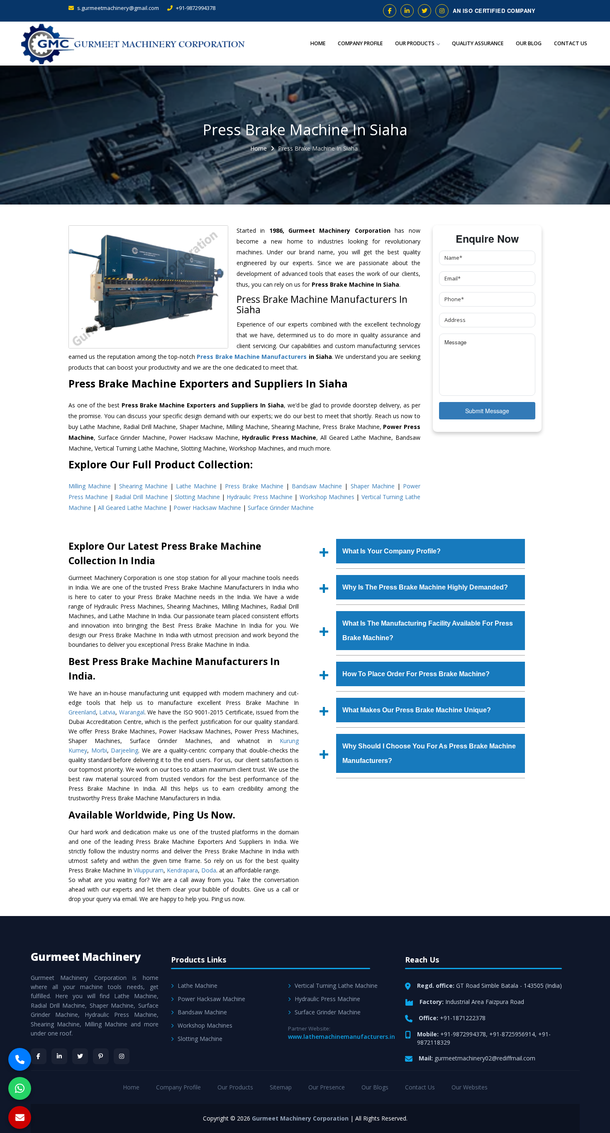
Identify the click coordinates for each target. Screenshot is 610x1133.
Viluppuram (148, 870)
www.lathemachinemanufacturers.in (341, 1036)
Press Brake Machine (254, 486)
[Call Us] (19, 1059)
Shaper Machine (373, 486)
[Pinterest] (101, 1056)
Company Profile (360, 43)
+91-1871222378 (463, 1018)
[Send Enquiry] (19, 1117)
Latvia (107, 712)
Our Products (414, 43)
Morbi (99, 750)
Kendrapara (182, 870)
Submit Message (487, 411)
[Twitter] (80, 1056)
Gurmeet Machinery (86, 956)
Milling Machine (89, 486)
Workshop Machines (327, 497)
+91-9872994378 (195, 8)
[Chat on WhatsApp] (19, 1088)
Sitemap (281, 1087)
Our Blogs (374, 1087)
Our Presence (326, 1087)
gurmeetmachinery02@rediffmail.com (484, 1058)
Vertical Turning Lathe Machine (336, 985)
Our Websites (469, 1087)
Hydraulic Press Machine (260, 497)
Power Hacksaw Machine (207, 508)
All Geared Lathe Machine (132, 508)
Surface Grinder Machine (281, 508)
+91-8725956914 (512, 1034)
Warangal (131, 712)
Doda (208, 870)
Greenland (82, 712)
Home (317, 43)
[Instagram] (121, 1056)
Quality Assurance (477, 43)
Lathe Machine (196, 486)
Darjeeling (124, 750)
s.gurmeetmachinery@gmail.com (117, 8)
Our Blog (529, 43)
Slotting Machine (197, 497)
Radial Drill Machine (141, 497)
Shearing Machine (143, 486)
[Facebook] (38, 1056)
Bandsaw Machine (317, 486)
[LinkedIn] (59, 1056)
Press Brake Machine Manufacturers (252, 357)
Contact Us (570, 43)
